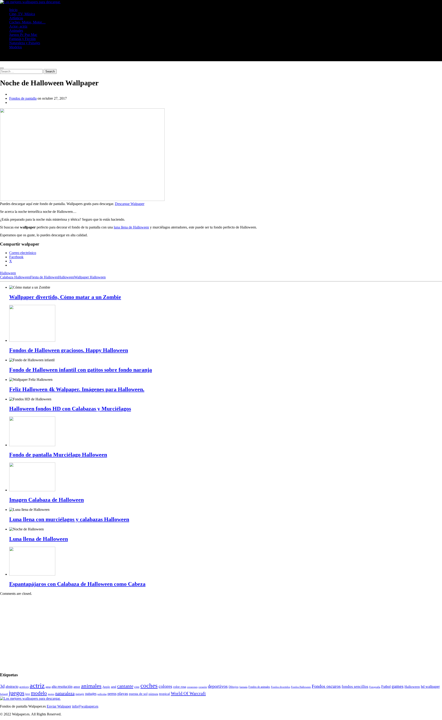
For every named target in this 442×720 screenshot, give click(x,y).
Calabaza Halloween (15, 277)
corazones (192, 687)
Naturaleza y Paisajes (24, 43)
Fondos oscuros (326, 686)
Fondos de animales (259, 686)
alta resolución (62, 686)
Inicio (13, 10)
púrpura (153, 694)
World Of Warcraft (188, 693)
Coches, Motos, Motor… (27, 22)
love (27, 694)
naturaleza (65, 693)
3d (2, 686)
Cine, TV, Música (22, 14)
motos (51, 694)
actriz (37, 685)
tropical (164, 694)
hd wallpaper (430, 686)
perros (112, 694)
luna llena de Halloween (131, 227)
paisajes (90, 693)
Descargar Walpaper (129, 204)
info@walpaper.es (85, 706)
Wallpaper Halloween (90, 277)
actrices (24, 686)
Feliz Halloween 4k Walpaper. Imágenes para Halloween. (76, 389)
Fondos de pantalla (23, 98)
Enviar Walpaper (59, 706)
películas (102, 694)
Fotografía (374, 686)
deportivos (218, 686)
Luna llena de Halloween (38, 539)
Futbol (386, 686)
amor (76, 686)
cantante (125, 686)
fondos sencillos (355, 686)
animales (91, 686)
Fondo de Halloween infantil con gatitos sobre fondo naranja (80, 370)
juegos (16, 692)
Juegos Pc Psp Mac (23, 35)
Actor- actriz (18, 26)
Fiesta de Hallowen (44, 277)
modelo (39, 693)
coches (149, 685)
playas (122, 693)
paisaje (80, 694)
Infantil (4, 694)
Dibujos (233, 686)
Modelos (15, 47)
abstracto (12, 686)
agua (48, 686)
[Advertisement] (138, 631)
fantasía (243, 687)
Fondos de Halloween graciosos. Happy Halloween (68, 350)
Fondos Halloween (301, 686)
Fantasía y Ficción (22, 39)
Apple (106, 686)
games (398, 686)
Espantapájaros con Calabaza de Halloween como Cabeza (77, 584)
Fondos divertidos (280, 686)
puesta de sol (138, 694)
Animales (16, 30)
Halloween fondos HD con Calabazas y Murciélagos (70, 409)
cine (137, 686)
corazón (202, 686)
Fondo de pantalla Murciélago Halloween (58, 455)
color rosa (179, 686)
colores (165, 686)
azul (113, 686)
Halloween (8, 273)
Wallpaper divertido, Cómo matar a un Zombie (65, 297)
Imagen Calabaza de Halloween (46, 500)
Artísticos (16, 18)
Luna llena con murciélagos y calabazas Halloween (69, 519)
